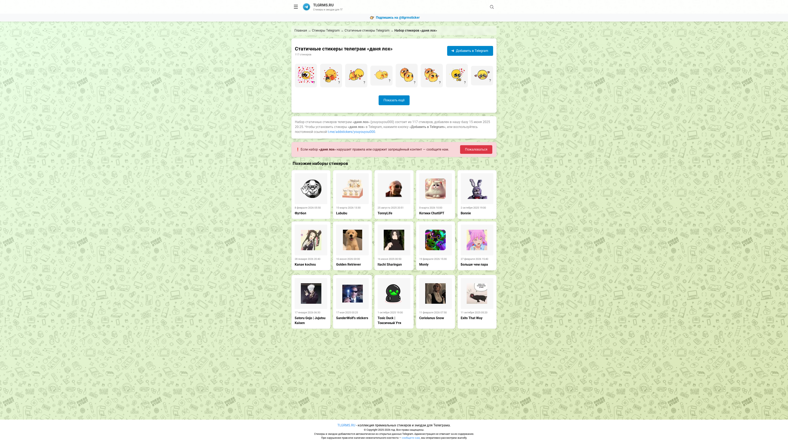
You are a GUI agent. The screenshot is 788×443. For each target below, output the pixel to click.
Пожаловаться (476, 149)
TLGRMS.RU (346, 425)
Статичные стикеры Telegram (367, 30)
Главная (300, 30)
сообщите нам (411, 437)
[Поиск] (492, 7)
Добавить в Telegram (471, 51)
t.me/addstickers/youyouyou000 (351, 132)
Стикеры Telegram (326, 30)
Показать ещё (394, 100)
